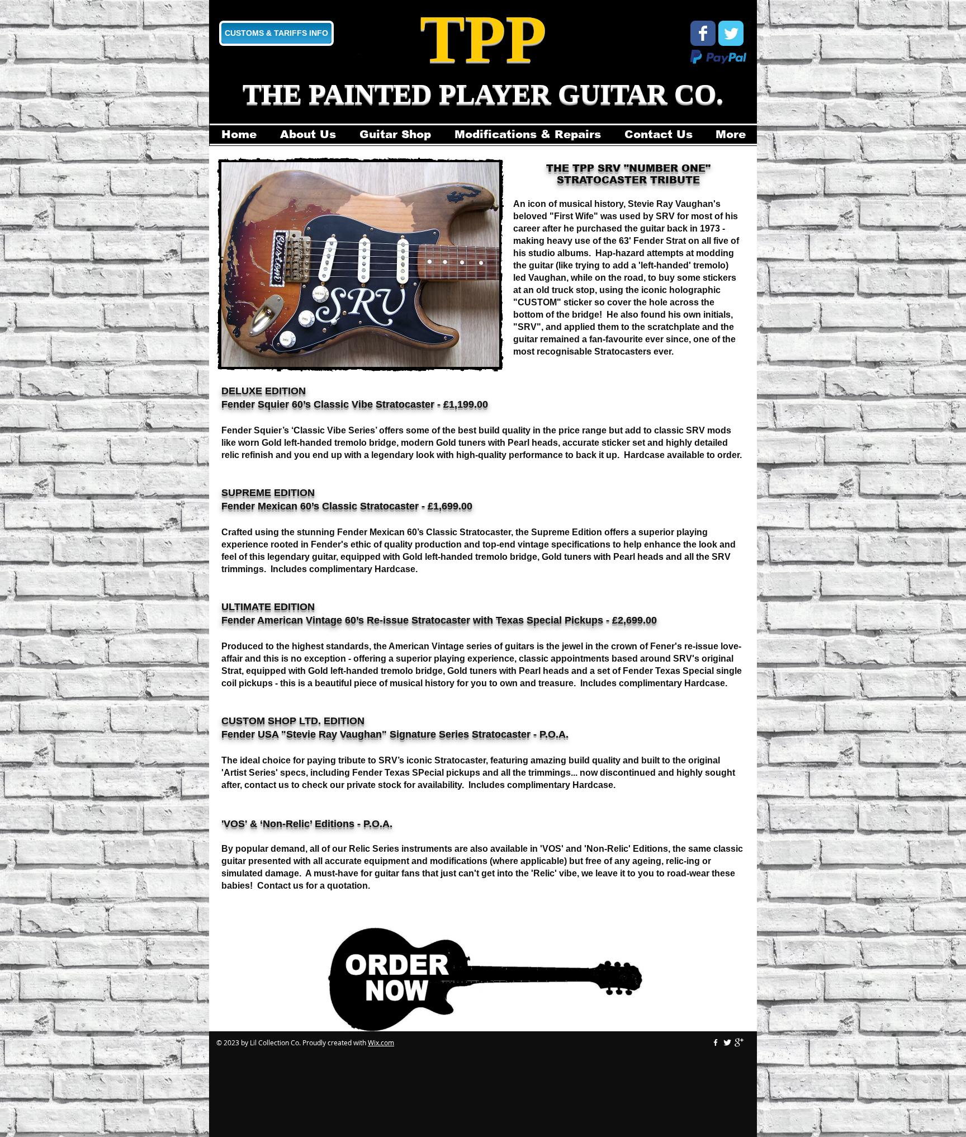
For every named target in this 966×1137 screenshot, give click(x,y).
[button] (360, 264)
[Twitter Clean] (727, 1042)
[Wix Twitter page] (731, 33)
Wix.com (381, 1042)
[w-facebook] (715, 1042)
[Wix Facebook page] (703, 33)
